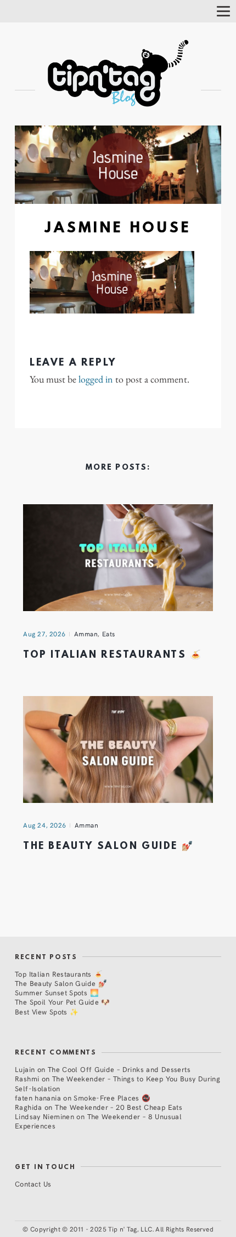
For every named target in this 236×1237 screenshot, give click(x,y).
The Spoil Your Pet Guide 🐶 (62, 1001)
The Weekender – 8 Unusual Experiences (98, 1120)
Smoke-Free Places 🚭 (112, 1097)
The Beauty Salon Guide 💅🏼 (108, 846)
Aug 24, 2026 (44, 824)
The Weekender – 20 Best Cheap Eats (118, 1106)
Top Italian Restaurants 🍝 (113, 655)
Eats (108, 633)
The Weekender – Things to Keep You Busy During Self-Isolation (117, 1083)
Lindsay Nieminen (44, 1116)
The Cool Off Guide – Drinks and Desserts (119, 1069)
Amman (86, 633)
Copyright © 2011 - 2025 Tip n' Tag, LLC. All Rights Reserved (121, 1228)
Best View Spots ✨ (46, 1011)
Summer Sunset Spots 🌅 (57, 992)
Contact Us (33, 1183)
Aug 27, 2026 (44, 633)
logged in (95, 379)
